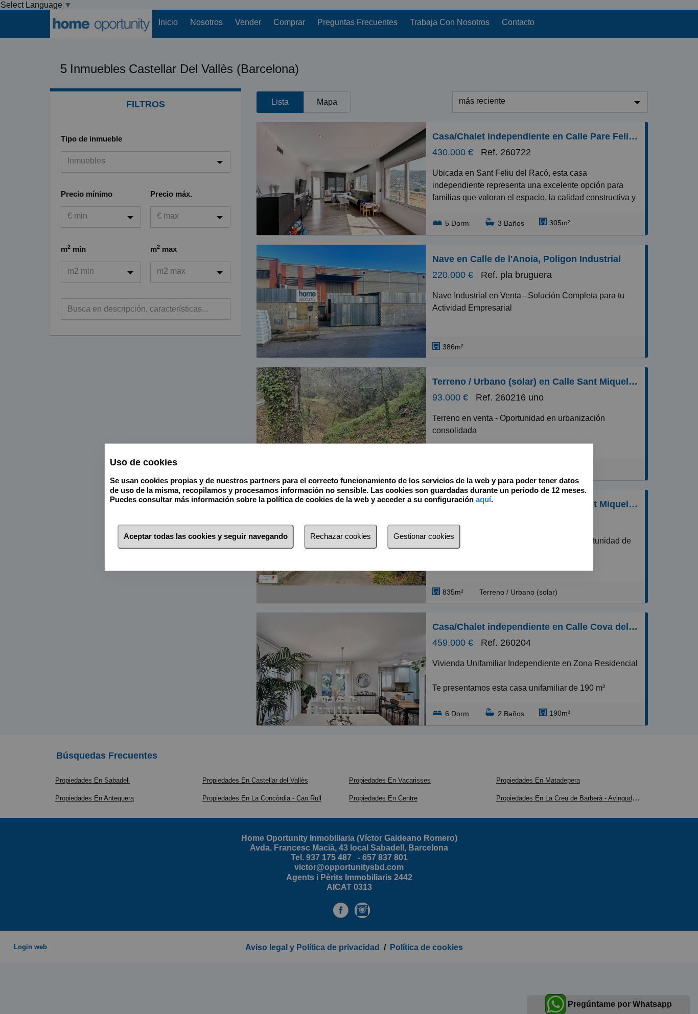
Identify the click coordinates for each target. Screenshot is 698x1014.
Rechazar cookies (340, 536)
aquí (483, 500)
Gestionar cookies (423, 536)
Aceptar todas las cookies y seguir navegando (206, 536)
